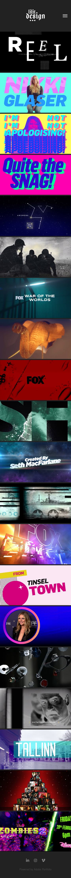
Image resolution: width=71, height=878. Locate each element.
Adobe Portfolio (42, 869)
